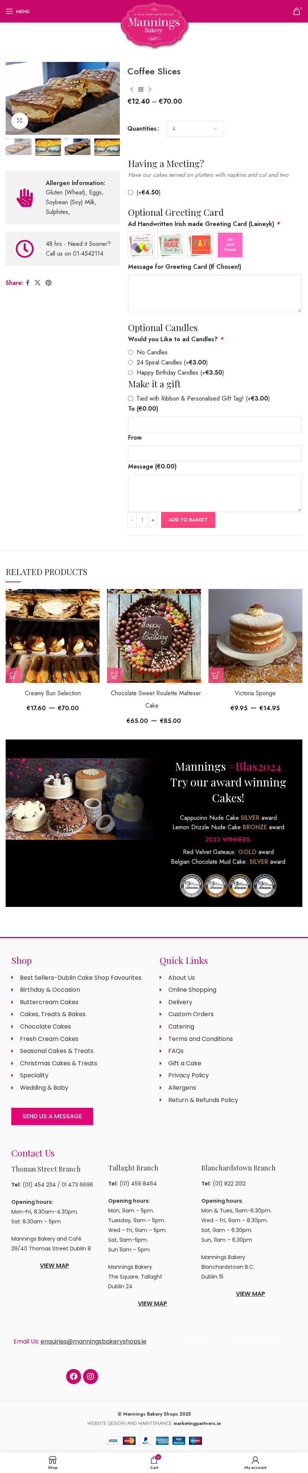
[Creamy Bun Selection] (53, 636)
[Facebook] (73, 1376)
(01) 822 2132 (229, 1183)
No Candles (152, 352)
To (143, 408)
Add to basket (188, 519)
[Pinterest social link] (48, 283)
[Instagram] (90, 1376)
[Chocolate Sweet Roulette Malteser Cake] (154, 636)
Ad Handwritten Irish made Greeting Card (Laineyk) (203, 224)
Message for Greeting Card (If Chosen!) (184, 266)
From (135, 437)
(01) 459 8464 (138, 1183)
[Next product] (149, 89)
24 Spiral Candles (172, 362)
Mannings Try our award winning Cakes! (228, 782)
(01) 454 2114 (39, 1184)
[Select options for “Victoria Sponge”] (215, 675)
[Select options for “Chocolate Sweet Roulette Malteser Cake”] (114, 675)
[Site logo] (154, 24)
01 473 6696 (77, 1184)
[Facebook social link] (27, 283)
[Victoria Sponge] (255, 636)
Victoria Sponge (255, 693)
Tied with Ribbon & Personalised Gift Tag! (203, 398)
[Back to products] (140, 89)
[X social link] (37, 283)
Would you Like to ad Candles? (175, 339)
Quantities (142, 128)
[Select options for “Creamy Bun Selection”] (13, 675)
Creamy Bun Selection (53, 693)
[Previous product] (131, 89)
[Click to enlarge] (19, 121)
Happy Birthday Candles (180, 372)
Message (152, 466)
